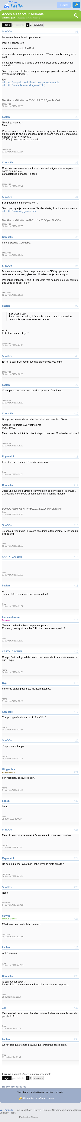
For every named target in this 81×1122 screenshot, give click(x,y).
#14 (76, 556)
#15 (76, 585)
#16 (76, 619)
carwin (6, 915)
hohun (6, 800)
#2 (76, 117)
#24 (76, 858)
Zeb (4, 1007)
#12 (76, 485)
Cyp (4, 683)
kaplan (6, 117)
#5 (76, 237)
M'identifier (28, 1098)
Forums (5, 17)
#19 (76, 711)
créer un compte (46, 1098)
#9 (76, 384)
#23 (76, 829)
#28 (76, 976)
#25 (76, 887)
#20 (76, 740)
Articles (21, 1110)
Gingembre (8, 769)
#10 (76, 413)
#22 (76, 800)
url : (4, 82)
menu (64, 4)
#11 (76, 456)
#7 (76, 305)
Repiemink (8, 456)
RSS (13, 1112)
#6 (76, 265)
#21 (76, 772)
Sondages (57, 1110)
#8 (76, 356)
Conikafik (7, 162)
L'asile (22, 1117)
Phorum (34, 1117)
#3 (76, 162)
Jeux (13, 17)
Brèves (37, 1110)
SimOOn (7, 31)
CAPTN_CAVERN (12, 556)
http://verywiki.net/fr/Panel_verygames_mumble (33, 82)
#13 (76, 525)
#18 (76, 683)
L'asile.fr (8, 1110)
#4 (76, 197)
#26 (76, 918)
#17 (76, 651)
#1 (76, 31)
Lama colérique (11, 617)
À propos (69, 1110)
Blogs (29, 1110)
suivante (38, 24)
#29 (76, 1007)
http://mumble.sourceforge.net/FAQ (26, 85)
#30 (76, 1039)
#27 (76, 947)
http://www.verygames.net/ (21, 211)
